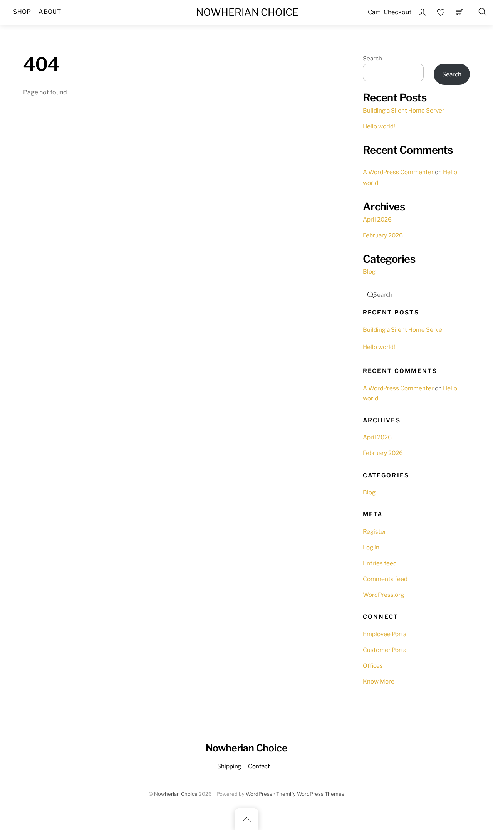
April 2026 (377, 219)
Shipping (229, 766)
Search (372, 58)
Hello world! (379, 126)
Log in (371, 547)
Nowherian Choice (176, 794)
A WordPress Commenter (398, 172)
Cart (374, 12)
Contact (259, 766)
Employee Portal (385, 634)
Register (374, 531)
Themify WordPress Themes (310, 794)
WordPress (259, 794)
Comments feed (385, 579)
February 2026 (383, 235)
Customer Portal (385, 650)
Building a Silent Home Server (403, 110)
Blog (369, 271)
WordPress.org (383, 594)
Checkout (397, 12)
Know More (378, 681)
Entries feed (380, 563)
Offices (373, 665)
